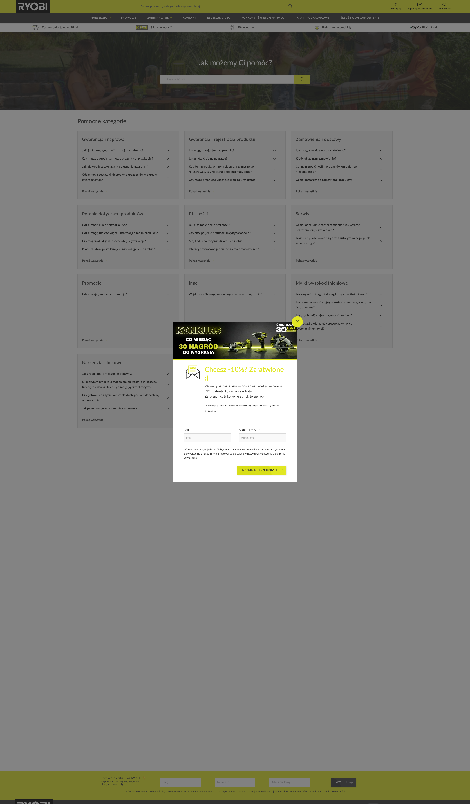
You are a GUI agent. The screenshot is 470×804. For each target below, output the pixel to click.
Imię (187, 429)
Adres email (248, 429)
